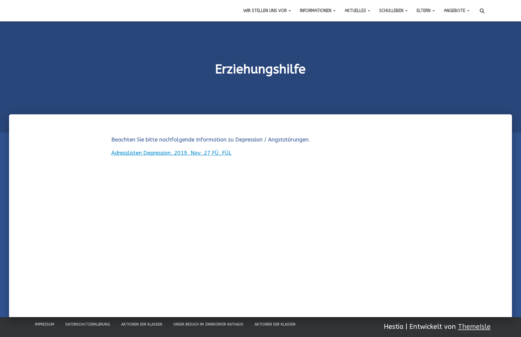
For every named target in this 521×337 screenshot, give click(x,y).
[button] (289, 10)
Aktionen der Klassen (141, 324)
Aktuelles (356, 10)
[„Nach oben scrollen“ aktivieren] (509, 324)
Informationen (316, 10)
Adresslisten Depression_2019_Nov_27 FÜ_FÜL (171, 153)
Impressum (44, 324)
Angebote (455, 10)
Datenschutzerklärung (87, 324)
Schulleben (392, 10)
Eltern (424, 10)
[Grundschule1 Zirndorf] (30, 10)
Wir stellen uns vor (265, 10)
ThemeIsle (474, 327)
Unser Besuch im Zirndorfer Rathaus (208, 324)
